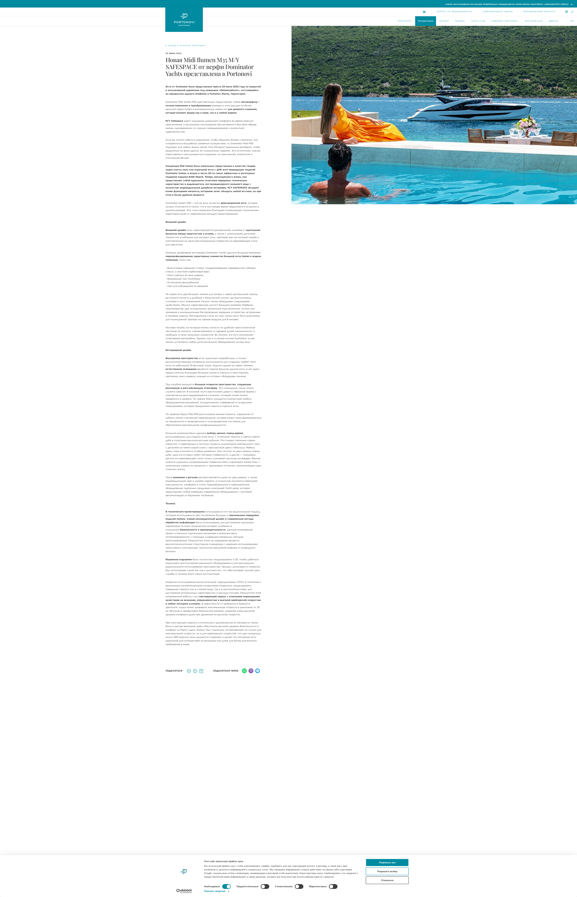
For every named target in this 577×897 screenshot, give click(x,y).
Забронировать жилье (498, 11)
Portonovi (405, 21)
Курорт (444, 21)
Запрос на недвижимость (454, 11)
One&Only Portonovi (505, 21)
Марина (460, 21)
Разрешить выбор (387, 871)
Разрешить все (387, 862)
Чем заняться (534, 21)
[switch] (265, 886)
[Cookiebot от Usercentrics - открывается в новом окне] (184, 891)
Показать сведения (215, 891)
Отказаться (387, 880)
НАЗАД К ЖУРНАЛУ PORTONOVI (187, 45)
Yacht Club (478, 21)
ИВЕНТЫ (554, 21)
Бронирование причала (539, 11)
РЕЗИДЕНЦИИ (426, 21)
